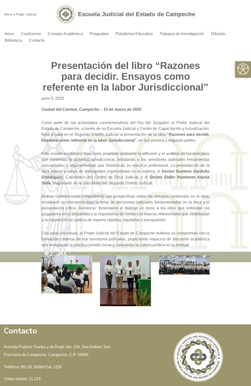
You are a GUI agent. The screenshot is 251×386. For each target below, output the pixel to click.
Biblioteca (13, 40)
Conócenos (31, 34)
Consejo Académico (65, 34)
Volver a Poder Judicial (20, 14)
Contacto (37, 40)
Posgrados (99, 34)
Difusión (218, 34)
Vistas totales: (16, 379)
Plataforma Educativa (134, 34)
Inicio (9, 34)
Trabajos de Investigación (182, 34)
